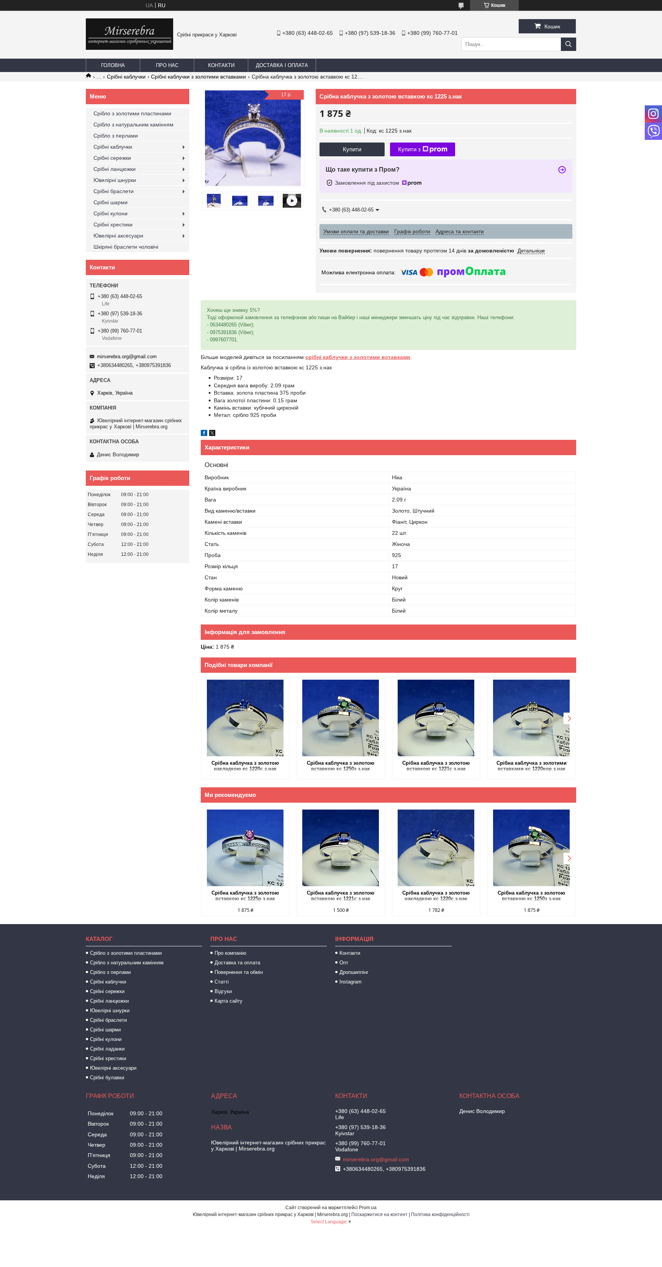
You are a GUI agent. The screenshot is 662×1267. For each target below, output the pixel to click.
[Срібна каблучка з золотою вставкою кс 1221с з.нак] (436, 718)
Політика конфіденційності (440, 1214)
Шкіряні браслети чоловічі (125, 247)
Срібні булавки (107, 1077)
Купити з (409, 149)
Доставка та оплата (237, 962)
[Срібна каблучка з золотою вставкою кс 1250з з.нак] (340, 718)
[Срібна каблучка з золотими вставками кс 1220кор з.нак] (531, 718)
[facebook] (204, 434)
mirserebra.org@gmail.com (127, 356)
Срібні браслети (113, 191)
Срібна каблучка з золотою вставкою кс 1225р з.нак (245, 895)
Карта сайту (229, 1001)
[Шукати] (568, 44)
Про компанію (230, 953)
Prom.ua (368, 1207)
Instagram (350, 982)
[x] (212, 434)
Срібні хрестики (113, 224)
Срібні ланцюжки (114, 169)
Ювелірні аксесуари (118, 236)
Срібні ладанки (107, 1049)
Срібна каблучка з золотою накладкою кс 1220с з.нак (245, 766)
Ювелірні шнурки (114, 180)
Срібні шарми (110, 202)
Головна (113, 65)
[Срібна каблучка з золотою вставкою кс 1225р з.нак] (245, 848)
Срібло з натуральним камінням (133, 124)
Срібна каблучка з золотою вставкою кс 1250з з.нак (340, 766)
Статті (222, 982)
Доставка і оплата (282, 65)
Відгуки (223, 991)
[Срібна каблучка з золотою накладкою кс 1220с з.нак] (245, 718)
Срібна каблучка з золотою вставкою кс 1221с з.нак (436, 766)
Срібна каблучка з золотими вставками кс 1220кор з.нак (531, 766)
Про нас (167, 65)
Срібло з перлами (115, 136)
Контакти (221, 65)
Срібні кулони (110, 213)
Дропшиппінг (354, 972)
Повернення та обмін (239, 972)
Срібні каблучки (126, 77)
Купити (352, 149)
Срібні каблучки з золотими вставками (198, 77)
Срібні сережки (112, 158)
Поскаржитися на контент (379, 1214)
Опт (343, 962)
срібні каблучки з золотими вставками (357, 357)
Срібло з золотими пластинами (132, 113)
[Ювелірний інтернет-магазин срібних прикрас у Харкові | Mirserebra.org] (129, 48)
